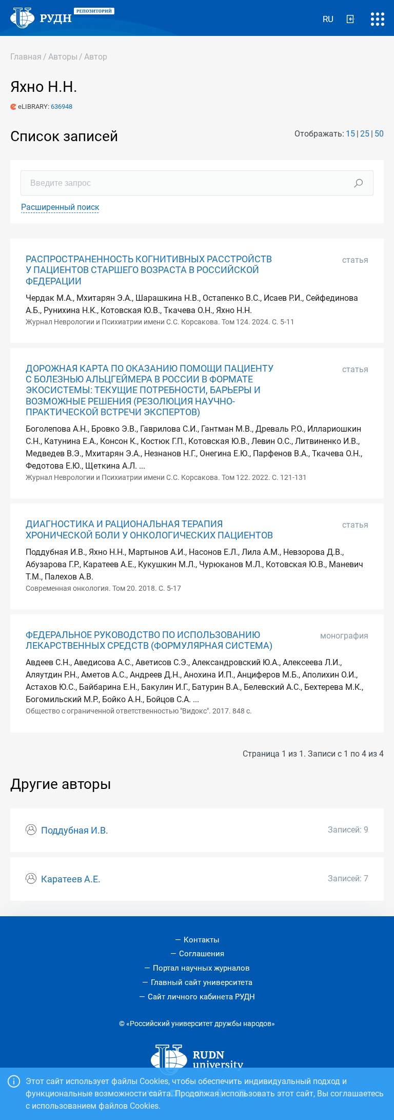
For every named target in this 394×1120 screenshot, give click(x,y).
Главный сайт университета (201, 982)
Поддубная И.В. (74, 830)
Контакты (202, 939)
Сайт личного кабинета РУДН (201, 996)
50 (379, 134)
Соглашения (201, 953)
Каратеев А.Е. (71, 879)
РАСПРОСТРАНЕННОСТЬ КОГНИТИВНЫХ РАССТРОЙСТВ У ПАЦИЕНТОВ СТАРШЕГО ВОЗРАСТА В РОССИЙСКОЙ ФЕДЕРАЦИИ (149, 270)
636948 (61, 106)
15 (350, 134)
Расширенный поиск (60, 207)
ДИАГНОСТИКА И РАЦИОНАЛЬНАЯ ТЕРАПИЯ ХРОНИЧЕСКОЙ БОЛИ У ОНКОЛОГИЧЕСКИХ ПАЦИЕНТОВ (149, 529)
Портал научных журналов (201, 968)
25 (364, 134)
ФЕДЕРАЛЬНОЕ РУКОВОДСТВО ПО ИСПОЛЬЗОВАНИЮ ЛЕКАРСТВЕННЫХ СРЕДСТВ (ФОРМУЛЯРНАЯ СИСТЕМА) (149, 640)
